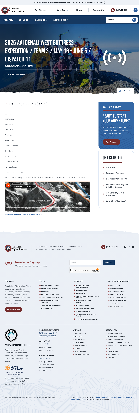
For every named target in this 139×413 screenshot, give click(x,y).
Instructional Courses (50, 285)
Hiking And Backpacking (85, 308)
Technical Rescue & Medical (86, 319)
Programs (8, 19)
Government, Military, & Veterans (50, 301)
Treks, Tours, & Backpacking (52, 297)
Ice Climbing (80, 293)
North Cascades (116, 288)
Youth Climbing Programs (51, 305)
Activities (23, 19)
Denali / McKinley (117, 294)
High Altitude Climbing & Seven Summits (87, 297)
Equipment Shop (60, 19)
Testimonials (80, 339)
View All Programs (13, 309)
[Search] (134, 20)
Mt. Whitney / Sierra (117, 291)
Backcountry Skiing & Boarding (84, 301)
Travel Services (81, 345)
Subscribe (108, 263)
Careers (78, 348)
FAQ (109, 348)
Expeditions (45, 291)
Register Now (113, 351)
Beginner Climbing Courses (118, 342)
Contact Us (98, 10)
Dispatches (128, 91)
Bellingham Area (116, 306)
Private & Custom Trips (50, 294)
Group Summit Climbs (49, 288)
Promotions (79, 342)
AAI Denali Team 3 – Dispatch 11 (32, 214)
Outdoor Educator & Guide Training (86, 315)
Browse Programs (115, 333)
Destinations (41, 19)
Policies (111, 357)
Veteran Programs (82, 354)
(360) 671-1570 (44, 358)
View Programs (111, 142)
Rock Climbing (81, 290)
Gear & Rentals (113, 354)
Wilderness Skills (83, 311)
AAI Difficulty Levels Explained (120, 345)
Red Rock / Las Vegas (118, 300)
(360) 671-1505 (121, 10)
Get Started (40, 10)
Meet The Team (80, 333)
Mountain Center (47, 308)
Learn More (99, 2)
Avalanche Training (83, 305)
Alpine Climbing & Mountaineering (82, 286)
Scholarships (80, 351)
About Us (78, 336)
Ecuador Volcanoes (118, 297)
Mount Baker (115, 285)
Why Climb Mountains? (116, 336)
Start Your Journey (115, 339)
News (79, 10)
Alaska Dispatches (12, 214)
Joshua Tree (115, 303)
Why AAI (61, 10)
